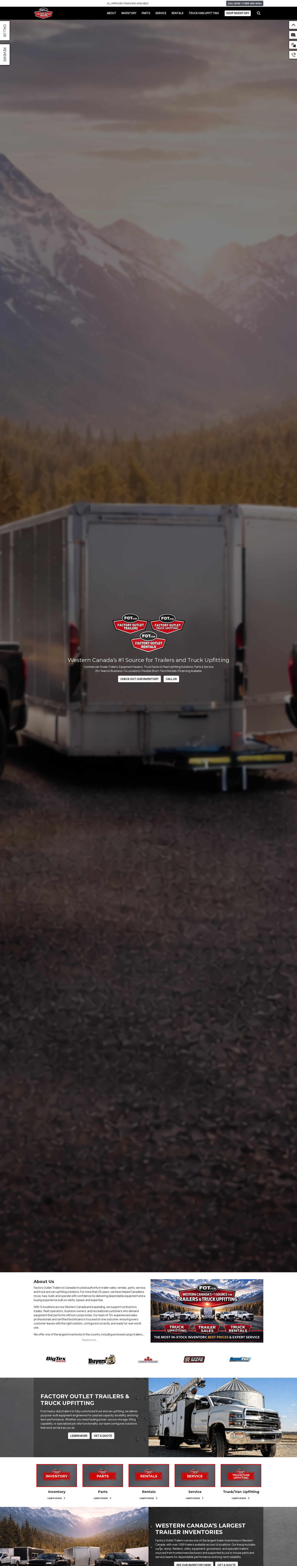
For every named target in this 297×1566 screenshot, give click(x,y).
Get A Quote (103, 1436)
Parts (146, 13)
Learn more (55, 1498)
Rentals (177, 13)
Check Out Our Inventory (139, 679)
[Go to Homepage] (43, 13)
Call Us (171, 679)
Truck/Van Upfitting (204, 13)
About (111, 13)
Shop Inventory (237, 13)
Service (160, 13)
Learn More (78, 1436)
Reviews (5, 55)
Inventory (128, 13)
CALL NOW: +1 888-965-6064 (245, 3)
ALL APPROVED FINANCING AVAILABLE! (128, 3)
